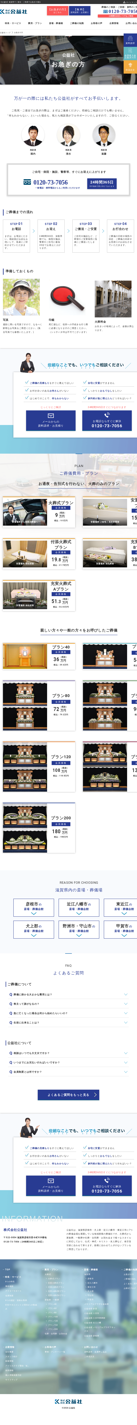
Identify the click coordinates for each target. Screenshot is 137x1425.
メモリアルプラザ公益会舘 (96, 1304)
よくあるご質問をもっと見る (69, 1094)
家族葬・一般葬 (52, 1300)
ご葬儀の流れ (130, 1279)
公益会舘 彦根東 (91, 1336)
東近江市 (91, 1287)
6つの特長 (10, 1281)
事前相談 (9, 1286)
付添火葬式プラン (56, 1287)
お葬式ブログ (130, 1288)
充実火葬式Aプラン (57, 1295)
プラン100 (53, 1317)
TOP (7, 1269)
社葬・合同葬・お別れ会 (56, 1334)
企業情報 (114, 23)
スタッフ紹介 (11, 1356)
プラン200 (53, 1329)
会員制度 (9, 1296)
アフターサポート (13, 1291)
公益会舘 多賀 (90, 1309)
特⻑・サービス (13, 1277)
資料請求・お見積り (80, 11)
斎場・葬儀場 (56, 23)
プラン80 (52, 1313)
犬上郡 (90, 1291)
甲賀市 (90, 1299)
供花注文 (130, 70)
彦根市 (90, 1279)
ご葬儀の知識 (77, 23)
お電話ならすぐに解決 (107, 424)
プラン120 (53, 1321)
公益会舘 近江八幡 (92, 1323)
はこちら (57, 11)
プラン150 (53, 1325)
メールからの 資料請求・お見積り (51, 423)
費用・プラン (35, 23)
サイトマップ (131, 2)
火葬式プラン (54, 1279)
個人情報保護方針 (13, 1375)
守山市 (90, 1295)
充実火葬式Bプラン (57, 1291)
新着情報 (9, 1361)
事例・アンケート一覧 (55, 1352)
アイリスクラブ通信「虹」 (17, 1366)
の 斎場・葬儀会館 (34, 906)
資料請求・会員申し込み (95, 1352)
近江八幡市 (92, 1283)
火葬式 (48, 1274)
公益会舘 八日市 (91, 1313)
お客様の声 (96, 23)
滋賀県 (87, 1274)
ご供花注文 (89, 1356)
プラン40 (52, 1304)
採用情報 (9, 1370)
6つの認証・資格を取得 (16, 1300)
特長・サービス (13, 23)
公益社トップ (5, 32)
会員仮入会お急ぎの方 (130, 56)
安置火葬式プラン (56, 1283)
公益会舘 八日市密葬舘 (94, 1318)
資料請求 (130, 43)
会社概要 (9, 1352)
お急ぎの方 (129, 1274)
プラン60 (52, 1308)
